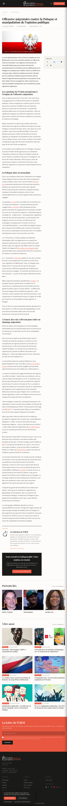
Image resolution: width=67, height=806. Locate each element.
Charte (25, 780)
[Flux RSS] (59, 787)
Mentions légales (28, 782)
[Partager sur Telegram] (57, 61)
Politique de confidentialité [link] (22, 801)
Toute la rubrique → (58, 624)
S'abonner (7, 742)
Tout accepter (9, 798)
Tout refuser (22, 798)
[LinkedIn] (56, 787)
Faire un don (49, 780)
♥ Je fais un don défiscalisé (21, 571)
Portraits (4, 787)
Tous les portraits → (58, 586)
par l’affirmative (34, 427)
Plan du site (27, 787)
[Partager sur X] (47, 61)
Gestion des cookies (39, 803)
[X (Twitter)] (46, 787)
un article (15, 207)
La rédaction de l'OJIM (7, 26)
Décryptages (15, 12)
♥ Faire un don (59, 3)
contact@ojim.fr (12, 772)
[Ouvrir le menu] (3, 3)
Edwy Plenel (21, 450)
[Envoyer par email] (61, 61)
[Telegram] (51, 787)
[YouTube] (54, 787)
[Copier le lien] (47, 65)
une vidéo (22, 470)
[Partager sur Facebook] (50, 61)
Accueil (5, 12)
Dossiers (4, 782)
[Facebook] (48, 787)
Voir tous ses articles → (17, 548)
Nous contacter (28, 785)
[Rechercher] (51, 3)
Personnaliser (8, 801)
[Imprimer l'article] (50, 65)
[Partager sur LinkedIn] (54, 61)
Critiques (4, 785)
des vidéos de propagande (26, 248)
